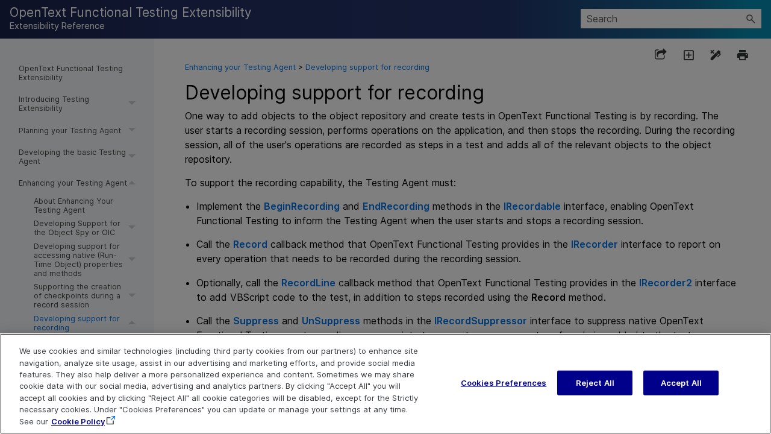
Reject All (595, 382)
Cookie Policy (78, 421)
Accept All (681, 382)
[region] (385, 383)
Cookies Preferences (503, 382)
